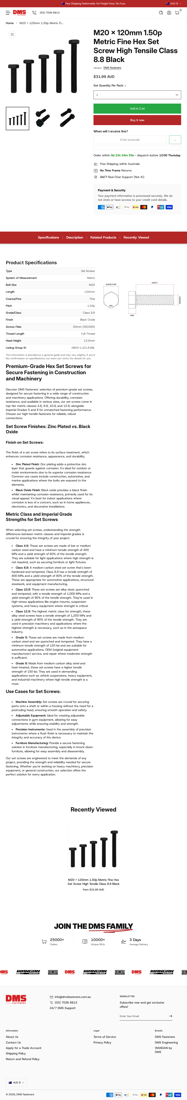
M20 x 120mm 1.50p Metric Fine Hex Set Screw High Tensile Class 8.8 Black (93, 882)
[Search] (161, 13)
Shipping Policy (16, 1053)
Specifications (48, 237)
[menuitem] (49, 1037)
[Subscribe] (169, 1016)
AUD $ (174, 3)
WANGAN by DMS (163, 1050)
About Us (12, 1037)
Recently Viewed (136, 237)
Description (74, 237)
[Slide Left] (38, 4)
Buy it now (137, 120)
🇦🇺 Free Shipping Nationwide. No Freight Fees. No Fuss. (94, 3)
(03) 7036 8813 (66, 1002)
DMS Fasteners (112, 67)
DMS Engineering (166, 1042)
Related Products (103, 237)
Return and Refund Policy (22, 1059)
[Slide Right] (149, 4)
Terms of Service (105, 1037)
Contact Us (13, 1042)
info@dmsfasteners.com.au (73, 997)
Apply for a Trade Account (23, 1048)
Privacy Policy (102, 1042)
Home (10, 23)
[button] (161, 13)
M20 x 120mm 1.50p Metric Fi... (41, 23)
